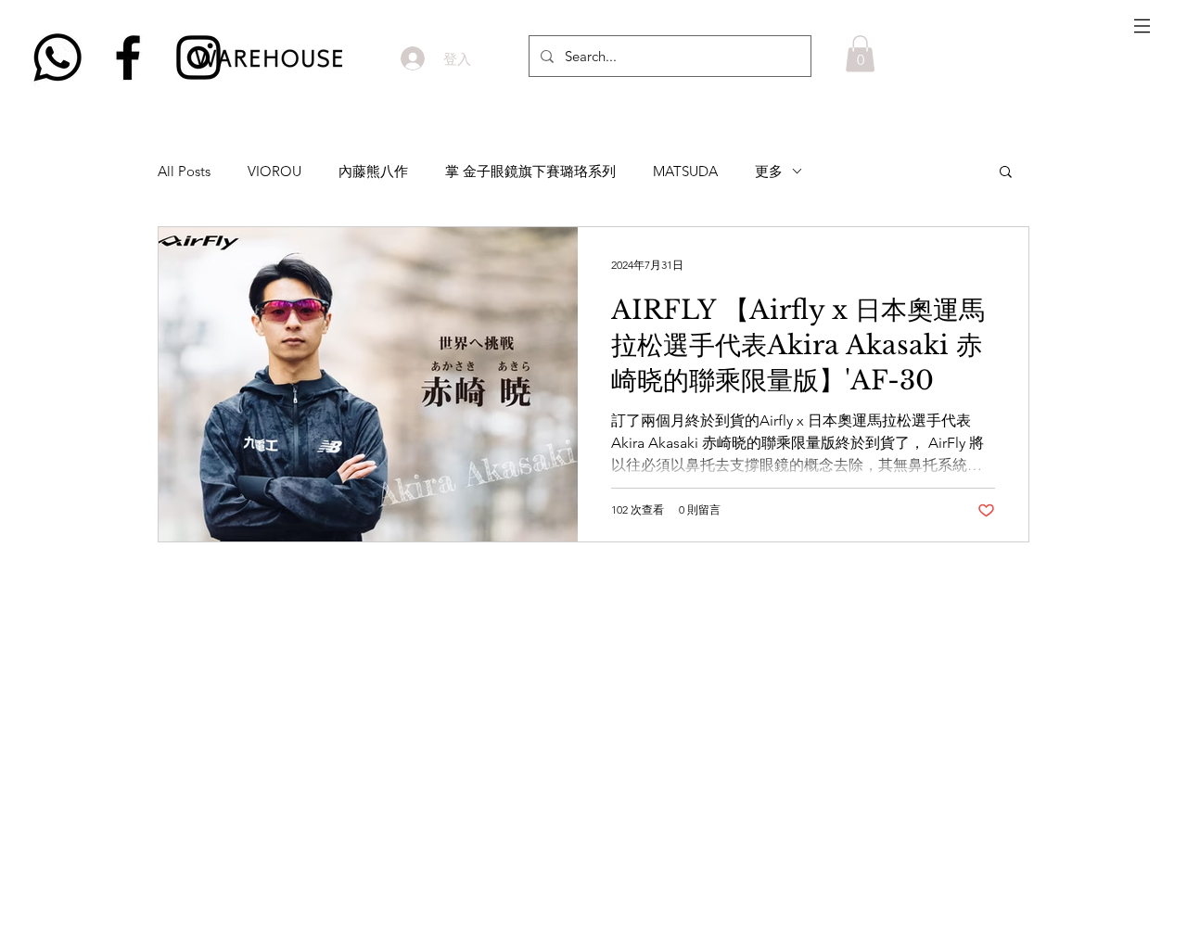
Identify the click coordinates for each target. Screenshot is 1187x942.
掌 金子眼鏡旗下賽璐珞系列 (530, 171)
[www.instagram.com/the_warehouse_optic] (198, 57)
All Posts (184, 171)
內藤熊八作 (373, 171)
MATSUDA (685, 171)
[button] (1142, 26)
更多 (769, 171)
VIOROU (274, 171)
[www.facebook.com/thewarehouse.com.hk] (128, 57)
